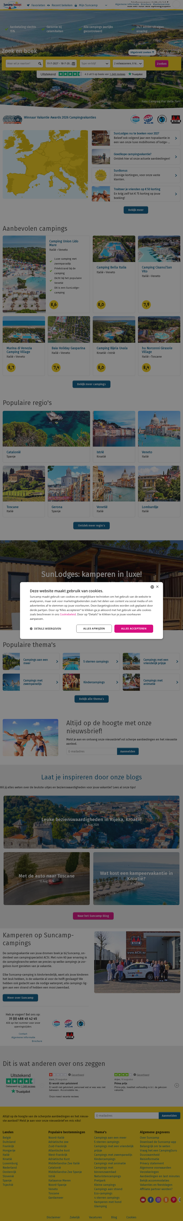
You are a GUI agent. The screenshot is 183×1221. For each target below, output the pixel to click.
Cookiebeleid (68, 614)
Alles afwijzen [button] (94, 628)
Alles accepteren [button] (133, 628)
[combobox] (152, 587)
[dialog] (91, 610)
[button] (45, 629)
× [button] (157, 586)
